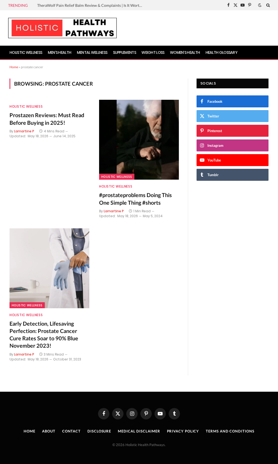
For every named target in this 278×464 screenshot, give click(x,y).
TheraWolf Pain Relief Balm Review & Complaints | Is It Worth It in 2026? (91, 5)
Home (14, 67)
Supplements (124, 52)
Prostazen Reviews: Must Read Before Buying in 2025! (47, 119)
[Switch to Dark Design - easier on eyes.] (260, 5)
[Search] (267, 5)
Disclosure (99, 431)
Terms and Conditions (230, 431)
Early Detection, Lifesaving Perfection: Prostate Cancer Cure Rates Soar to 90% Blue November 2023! (44, 334)
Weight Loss (152, 52)
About (48, 431)
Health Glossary (222, 52)
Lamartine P (24, 131)
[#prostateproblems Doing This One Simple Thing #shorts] (139, 140)
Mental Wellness (92, 52)
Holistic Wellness (26, 52)
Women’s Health (185, 52)
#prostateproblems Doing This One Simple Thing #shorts (135, 198)
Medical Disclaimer (139, 431)
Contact (71, 431)
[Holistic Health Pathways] (62, 28)
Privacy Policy (183, 431)
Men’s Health (59, 52)
